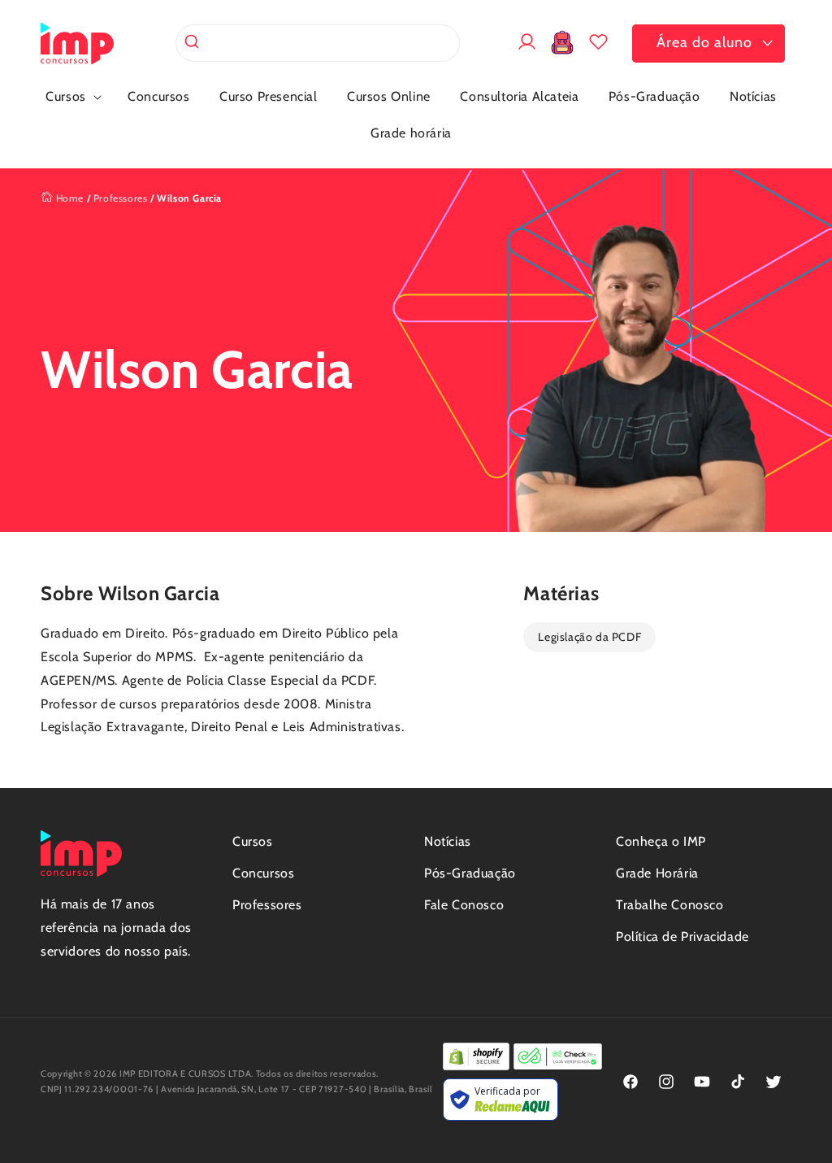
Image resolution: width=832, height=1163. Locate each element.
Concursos (263, 873)
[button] (72, 97)
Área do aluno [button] (704, 42)
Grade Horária (657, 873)
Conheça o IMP (661, 841)
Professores (120, 198)
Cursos (252, 841)
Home (68, 198)
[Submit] (193, 43)
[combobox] (318, 43)
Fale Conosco (464, 905)
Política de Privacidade (682, 936)
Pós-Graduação (470, 873)
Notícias (447, 841)
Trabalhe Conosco (670, 905)
